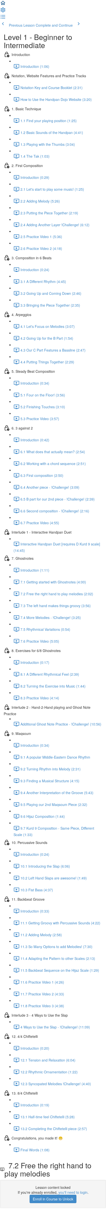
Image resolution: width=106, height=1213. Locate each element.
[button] (3, 4)
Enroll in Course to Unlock (53, 1198)
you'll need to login (73, 1192)
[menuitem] (3, 11)
